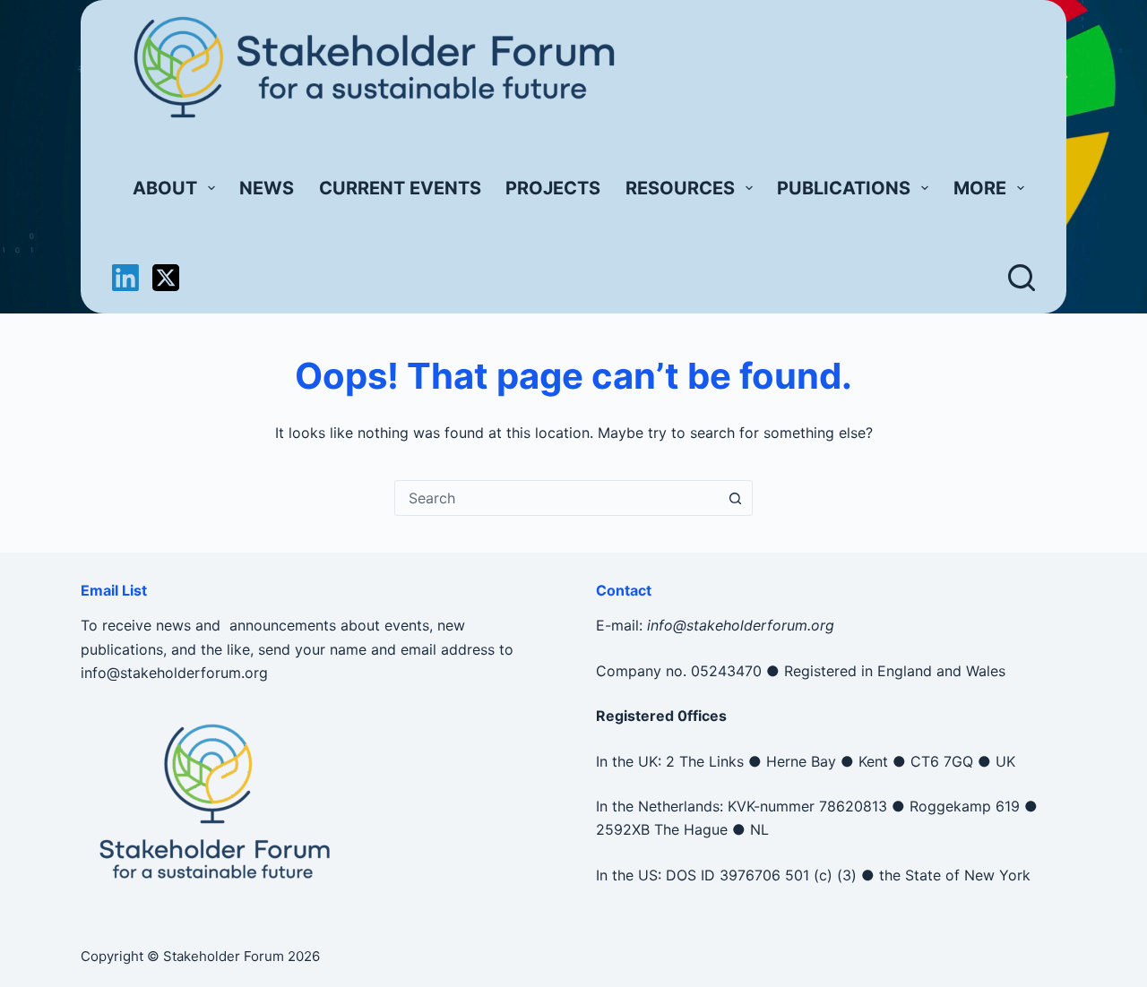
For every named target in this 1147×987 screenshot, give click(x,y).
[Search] (1021, 277)
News (266, 188)
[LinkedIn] (125, 277)
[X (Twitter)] (165, 277)
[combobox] (556, 498)
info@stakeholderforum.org (174, 673)
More (979, 188)
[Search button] (735, 498)
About (165, 188)
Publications (843, 188)
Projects (552, 188)
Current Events (400, 188)
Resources (680, 188)
